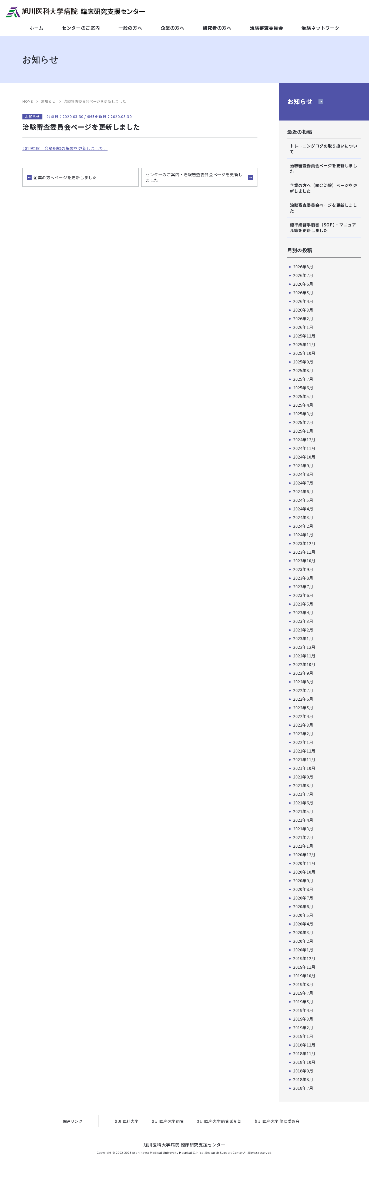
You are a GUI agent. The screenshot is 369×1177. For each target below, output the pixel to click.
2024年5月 (303, 500)
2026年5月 (303, 292)
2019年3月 (303, 1019)
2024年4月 (303, 508)
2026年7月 (303, 275)
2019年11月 (304, 967)
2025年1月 (303, 431)
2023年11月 (304, 552)
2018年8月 (303, 1079)
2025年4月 (303, 405)
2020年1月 (303, 949)
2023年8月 (303, 578)
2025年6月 (303, 387)
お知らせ (300, 101)
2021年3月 (303, 828)
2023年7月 (303, 586)
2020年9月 (303, 880)
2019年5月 (303, 1001)
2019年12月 (304, 958)
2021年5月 (303, 811)
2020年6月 (303, 906)
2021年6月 (303, 802)
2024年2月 (303, 526)
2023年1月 (303, 638)
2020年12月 (304, 854)
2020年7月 (303, 898)
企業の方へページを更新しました (65, 177)
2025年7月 (303, 379)
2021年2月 (303, 837)
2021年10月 (304, 768)
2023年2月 (303, 630)
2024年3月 (303, 517)
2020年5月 (303, 915)
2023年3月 (303, 621)
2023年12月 (304, 543)
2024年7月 (303, 483)
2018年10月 (304, 1062)
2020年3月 (303, 932)
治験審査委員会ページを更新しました (323, 168)
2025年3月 (303, 413)
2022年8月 (303, 681)
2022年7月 (303, 690)
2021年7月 (303, 794)
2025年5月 (303, 396)
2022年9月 (303, 673)
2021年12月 (304, 751)
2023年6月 (303, 595)
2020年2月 (303, 941)
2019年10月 (304, 975)
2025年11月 (304, 344)
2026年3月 (303, 310)
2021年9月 (303, 777)
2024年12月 (304, 439)
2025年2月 (303, 422)
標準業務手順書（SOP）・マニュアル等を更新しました (323, 227)
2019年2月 (303, 1027)
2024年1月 (303, 534)
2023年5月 (303, 604)
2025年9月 (303, 362)
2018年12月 (304, 1045)
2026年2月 (303, 318)
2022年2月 (303, 733)
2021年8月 (303, 785)
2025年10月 (304, 353)
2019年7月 (303, 993)
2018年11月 (304, 1053)
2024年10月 (304, 457)
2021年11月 (304, 759)
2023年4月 (303, 612)
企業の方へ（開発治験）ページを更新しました (323, 188)
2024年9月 (303, 465)
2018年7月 (303, 1088)
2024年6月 (303, 491)
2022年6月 (303, 699)
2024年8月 (303, 474)
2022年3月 (303, 725)
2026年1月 (303, 327)
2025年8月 (303, 370)
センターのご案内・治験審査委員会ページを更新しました (194, 177)
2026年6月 (303, 284)
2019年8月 (303, 984)
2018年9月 (303, 1071)
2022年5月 (303, 707)
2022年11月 (304, 655)
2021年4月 (303, 820)
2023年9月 (303, 569)
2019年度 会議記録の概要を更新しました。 (65, 148)
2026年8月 (303, 266)
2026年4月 (303, 301)
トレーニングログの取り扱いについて (323, 148)
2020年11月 (304, 863)
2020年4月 (303, 924)
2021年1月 (303, 846)
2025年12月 (304, 336)
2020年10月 (304, 872)
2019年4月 (303, 1010)
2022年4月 (303, 716)
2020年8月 (303, 889)
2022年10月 (304, 664)
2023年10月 (304, 560)
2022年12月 (304, 647)
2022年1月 (303, 742)
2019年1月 (303, 1036)
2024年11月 (304, 448)
